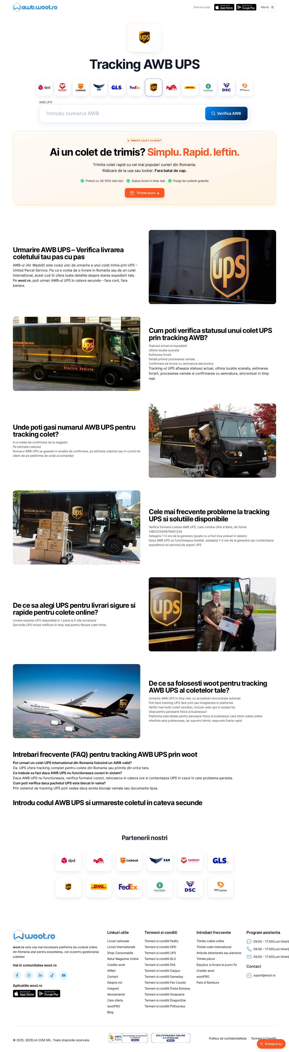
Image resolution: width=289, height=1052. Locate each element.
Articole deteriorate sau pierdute (219, 953)
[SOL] (170, 1037)
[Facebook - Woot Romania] (17, 975)
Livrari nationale (118, 941)
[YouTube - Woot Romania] (63, 975)
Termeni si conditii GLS (160, 959)
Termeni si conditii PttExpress (164, 1006)
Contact (112, 976)
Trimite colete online (210, 941)
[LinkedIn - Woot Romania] (40, 975)
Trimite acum (146, 193)
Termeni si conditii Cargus (162, 970)
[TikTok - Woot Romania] (52, 975)
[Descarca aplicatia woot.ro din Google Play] (246, 7)
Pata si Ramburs (208, 982)
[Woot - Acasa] (34, 936)
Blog (110, 1012)
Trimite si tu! (273, 1044)
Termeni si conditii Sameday (163, 976)
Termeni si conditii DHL (160, 964)
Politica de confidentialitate (227, 1038)
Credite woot (116, 964)
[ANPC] (128, 1037)
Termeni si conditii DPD (160, 947)
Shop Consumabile (120, 953)
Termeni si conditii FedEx (161, 941)
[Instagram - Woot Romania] (29, 975)
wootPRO (113, 1006)
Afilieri (111, 970)
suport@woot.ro (264, 975)
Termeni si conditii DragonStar (165, 1000)
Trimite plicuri (206, 959)
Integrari (113, 988)
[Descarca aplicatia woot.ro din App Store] (224, 7)
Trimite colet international (214, 947)
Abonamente (116, 994)
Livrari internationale (121, 947)
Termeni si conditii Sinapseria (164, 994)
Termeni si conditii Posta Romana (167, 988)
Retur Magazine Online (123, 959)
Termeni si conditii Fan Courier (165, 982)
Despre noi (114, 982)
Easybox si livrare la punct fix (217, 964)
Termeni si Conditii (263, 1038)
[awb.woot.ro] (36, 7)
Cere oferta (115, 1000)
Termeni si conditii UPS (160, 953)
